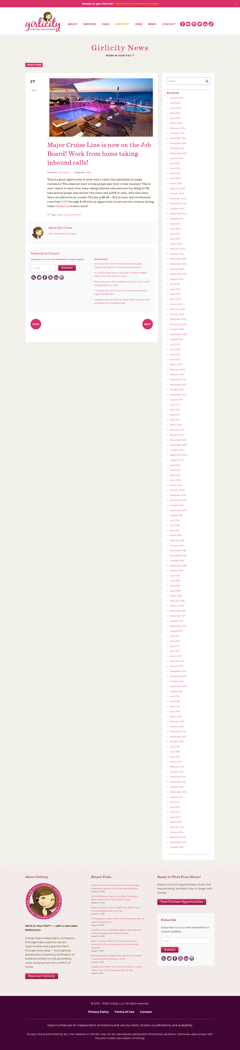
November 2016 (178, 676)
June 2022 (175, 349)
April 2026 (175, 118)
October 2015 (176, 741)
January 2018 (177, 605)
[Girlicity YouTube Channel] (188, 24)
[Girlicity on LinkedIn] (205, 24)
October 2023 (177, 269)
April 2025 (175, 178)
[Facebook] (44, 277)
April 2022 (175, 359)
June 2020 (175, 470)
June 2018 (175, 580)
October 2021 (177, 389)
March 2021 (176, 424)
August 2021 (176, 399)
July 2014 (175, 802)
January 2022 (177, 374)
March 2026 (176, 123)
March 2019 (176, 535)
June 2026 (175, 108)
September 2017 (178, 626)
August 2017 (176, 631)
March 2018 (176, 595)
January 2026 (177, 133)
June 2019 (175, 525)
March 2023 (176, 304)
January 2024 (177, 253)
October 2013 (177, 847)
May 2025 (175, 173)
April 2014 (175, 817)
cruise (59, 214)
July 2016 (174, 696)
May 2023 (175, 294)
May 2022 (175, 354)
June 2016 (175, 701)
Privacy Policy (98, 1012)
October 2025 (177, 148)
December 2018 (178, 550)
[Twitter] (39, 277)
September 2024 (178, 213)
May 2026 (175, 113)
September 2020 (178, 455)
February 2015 (177, 766)
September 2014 (178, 791)
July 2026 (175, 103)
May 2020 (175, 475)
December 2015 (178, 731)
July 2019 (174, 520)
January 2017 (177, 666)
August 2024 (176, 218)
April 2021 (175, 419)
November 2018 (178, 555)
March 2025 (176, 183)
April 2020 (175, 480)
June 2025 (175, 168)
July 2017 (174, 636)
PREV (36, 324)
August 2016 (176, 691)
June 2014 (175, 807)
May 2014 (175, 812)
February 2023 (177, 309)
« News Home (34, 65)
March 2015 (175, 761)
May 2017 (175, 646)
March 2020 (176, 485)
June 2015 (175, 751)
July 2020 (175, 465)
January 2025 (177, 193)
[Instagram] (61, 277)
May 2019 (175, 530)
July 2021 (174, 404)
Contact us (62, 206)
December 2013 (178, 837)
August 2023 (176, 279)
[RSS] (33, 277)
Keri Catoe (64, 172)
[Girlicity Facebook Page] (182, 24)
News (152, 24)
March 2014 (176, 822)
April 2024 (175, 238)
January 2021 (177, 434)
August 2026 (176, 97)
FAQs (105, 24)
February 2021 (177, 430)
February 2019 (177, 540)
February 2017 (177, 661)
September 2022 (178, 334)
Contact (169, 24)
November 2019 (178, 500)
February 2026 (177, 128)
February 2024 (177, 248)
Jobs (138, 24)
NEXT (147, 324)
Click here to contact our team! (137, 3)
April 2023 (175, 299)
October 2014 (177, 787)
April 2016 (175, 711)
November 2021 (178, 384)
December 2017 (178, 611)
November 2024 (178, 203)
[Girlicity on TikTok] (211, 24)
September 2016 (178, 686)
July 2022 (175, 344)
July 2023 (175, 284)
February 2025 (177, 188)
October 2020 (177, 450)
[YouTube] (50, 277)
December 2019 (178, 495)
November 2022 (178, 324)
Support (122, 24)
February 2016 (177, 721)
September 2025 (178, 153)
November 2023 (178, 263)
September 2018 (178, 565)
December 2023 (178, 258)
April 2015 (175, 756)
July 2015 (174, 746)
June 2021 (175, 409)
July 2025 (175, 163)
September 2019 (178, 510)
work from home (72, 214)
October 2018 (177, 560)
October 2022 (177, 329)
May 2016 (175, 706)
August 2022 (176, 339)
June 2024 (175, 228)
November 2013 (178, 842)
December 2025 (178, 138)
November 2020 (178, 444)
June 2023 (175, 289)
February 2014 (177, 827)
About (73, 24)
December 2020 (178, 440)
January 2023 (177, 314)
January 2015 (176, 771)
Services (89, 24)
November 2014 (178, 781)
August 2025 (176, 158)
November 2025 (178, 143)
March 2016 (176, 716)
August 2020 (177, 460)
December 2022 (178, 319)
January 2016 (177, 726)
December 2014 (178, 776)
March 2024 (176, 243)
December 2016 (178, 671)
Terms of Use (124, 1012)
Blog (88, 172)
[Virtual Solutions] (43, 22)
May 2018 (175, 585)
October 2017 (177, 621)
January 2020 (177, 490)
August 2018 (176, 570)
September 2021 (178, 394)
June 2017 (175, 641)
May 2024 (175, 233)
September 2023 (178, 274)
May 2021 (175, 414)
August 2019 (176, 515)
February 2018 (177, 600)
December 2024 (178, 198)
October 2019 (177, 505)
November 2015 (178, 736)
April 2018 (175, 590)
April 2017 (175, 651)
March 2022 (176, 364)
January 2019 (177, 545)
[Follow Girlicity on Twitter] (199, 24)
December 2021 (178, 379)
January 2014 (177, 832)
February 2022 (177, 369)
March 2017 (176, 656)
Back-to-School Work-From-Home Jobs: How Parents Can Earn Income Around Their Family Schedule (115, 944)
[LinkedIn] (56, 277)
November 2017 (178, 615)
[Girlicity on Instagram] (194, 24)
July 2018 (175, 575)
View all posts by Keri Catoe (63, 233)
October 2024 (177, 208)
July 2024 (175, 223)
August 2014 (176, 797)
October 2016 (177, 681)
